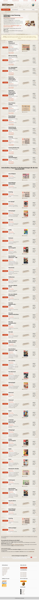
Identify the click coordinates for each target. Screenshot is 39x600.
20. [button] (32, 557)
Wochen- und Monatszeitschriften (17, 544)
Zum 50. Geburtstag (23, 573)
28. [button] (21, 558)
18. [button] (29, 557)
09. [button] (15, 557)
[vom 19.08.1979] (26, 176)
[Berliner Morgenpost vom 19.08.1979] (26, 47)
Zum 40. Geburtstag (23, 572)
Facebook (23, 589)
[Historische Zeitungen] (7, 4)
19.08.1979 (11, 175)
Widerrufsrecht (4, 571)
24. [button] (14, 558)
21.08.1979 (11, 288)
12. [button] (20, 557)
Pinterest (23, 593)
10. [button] (17, 557)
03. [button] (6, 557)
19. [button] (31, 557)
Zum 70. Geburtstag (23, 575)
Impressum (4, 574)
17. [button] (28, 557)
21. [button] (34, 557)
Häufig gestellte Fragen (6, 567)
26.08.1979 (11, 511)
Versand (35, 47)
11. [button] (18, 557)
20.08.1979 (11, 203)
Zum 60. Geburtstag (23, 574)
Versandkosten (4, 570)
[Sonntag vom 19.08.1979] (26, 141)
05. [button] (9, 557)
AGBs (3, 575)
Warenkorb (33, 0)
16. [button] (26, 557)
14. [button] (23, 557)
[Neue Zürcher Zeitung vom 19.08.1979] (26, 108)
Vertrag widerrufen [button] (23, 567)
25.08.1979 (11, 491)
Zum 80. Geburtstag (23, 576)
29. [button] (22, 558)
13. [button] (21, 557)
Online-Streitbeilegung (5, 568)
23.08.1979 (11, 412)
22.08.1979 (11, 373)
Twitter (23, 592)
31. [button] (25, 558)
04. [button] (7, 557)
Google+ (23, 591)
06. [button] (10, 557)
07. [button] (12, 557)
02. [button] (4, 557)
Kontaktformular (5, 569)
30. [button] (24, 558)
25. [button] (16, 558)
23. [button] (13, 558)
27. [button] (19, 558)
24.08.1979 (11, 470)
